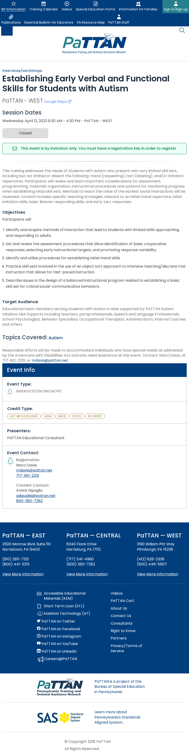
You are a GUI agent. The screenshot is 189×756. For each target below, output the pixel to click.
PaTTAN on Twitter (58, 621)
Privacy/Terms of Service (126, 648)
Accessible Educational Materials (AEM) (65, 596)
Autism (56, 338)
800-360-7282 (29, 500)
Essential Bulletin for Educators (48, 22)
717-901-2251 (27, 475)
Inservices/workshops (22, 70)
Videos (117, 593)
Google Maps (56, 101)
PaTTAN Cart (122, 600)
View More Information (23, 574)
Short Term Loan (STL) (64, 606)
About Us (119, 608)
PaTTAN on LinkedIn (59, 651)
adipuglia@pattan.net (36, 495)
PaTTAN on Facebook (60, 629)
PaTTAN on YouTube (59, 643)
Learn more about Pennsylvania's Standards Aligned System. (117, 717)
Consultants (122, 623)
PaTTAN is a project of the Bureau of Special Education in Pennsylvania (119, 686)
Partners (119, 638)
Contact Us (121, 615)
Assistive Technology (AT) (66, 613)
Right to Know (123, 630)
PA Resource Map (91, 22)
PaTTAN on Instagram (61, 636)
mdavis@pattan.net (50, 360)
